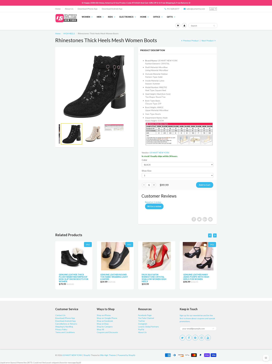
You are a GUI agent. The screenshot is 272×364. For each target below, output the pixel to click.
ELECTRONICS (126, 17)
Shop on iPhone (104, 315)
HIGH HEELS (69, 33)
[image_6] (94, 85)
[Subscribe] (213, 328)
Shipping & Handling (64, 326)
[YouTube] (208, 338)
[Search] (214, 25)
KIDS (110, 17)
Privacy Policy (61, 329)
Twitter (141, 321)
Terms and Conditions (65, 332)
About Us (69, 9)
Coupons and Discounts (107, 332)
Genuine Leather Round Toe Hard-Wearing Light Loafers (114, 276)
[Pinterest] (195, 338)
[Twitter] (182, 338)
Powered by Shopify (126, 355)
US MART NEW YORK (159, 152)
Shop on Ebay (103, 324)
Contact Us (60, 315)
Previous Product (191, 40)
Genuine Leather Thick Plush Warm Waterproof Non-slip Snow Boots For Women (73, 278)
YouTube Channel (146, 318)
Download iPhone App (87, 9)
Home (57, 9)
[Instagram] (201, 338)
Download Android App (112, 9)
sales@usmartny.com (195, 9)
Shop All (100, 329)
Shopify (87, 355)
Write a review (154, 206)
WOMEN (86, 17)
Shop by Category (105, 326)
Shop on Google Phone (107, 318)
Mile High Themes (108, 355)
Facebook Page (145, 315)
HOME (143, 17)
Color (144, 160)
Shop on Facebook (105, 321)
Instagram (142, 324)
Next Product (208, 40)
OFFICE (156, 17)
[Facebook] (189, 338)
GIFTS (170, 17)
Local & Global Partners (148, 326)
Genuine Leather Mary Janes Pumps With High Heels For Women (196, 276)
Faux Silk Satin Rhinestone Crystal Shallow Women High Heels (154, 278)
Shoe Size (146, 170)
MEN (99, 17)
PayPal (141, 329)
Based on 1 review (153, 202)
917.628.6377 (173, 9)
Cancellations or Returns (66, 324)
